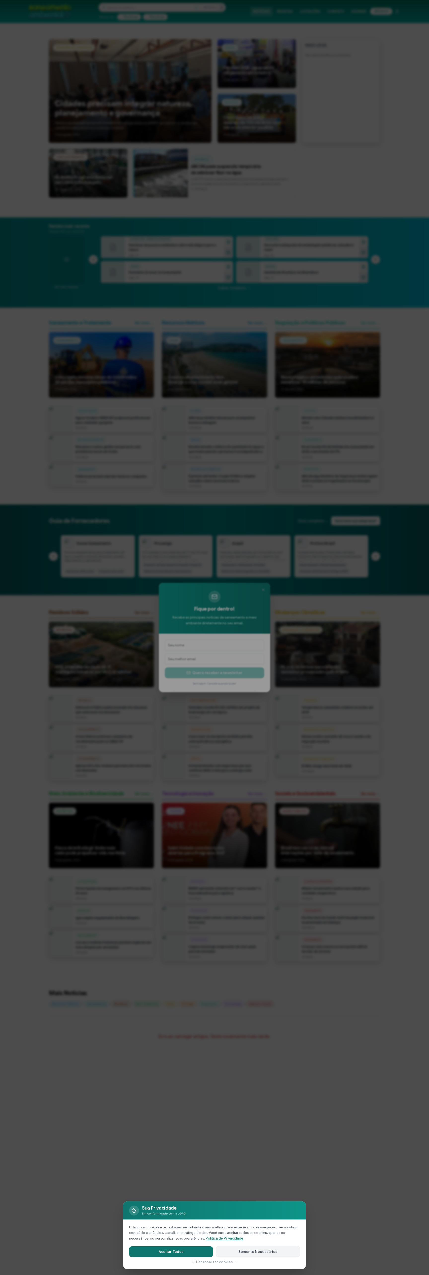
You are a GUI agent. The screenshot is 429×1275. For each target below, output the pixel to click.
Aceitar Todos (171, 1251)
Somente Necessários (258, 1251)
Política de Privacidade (224, 1238)
